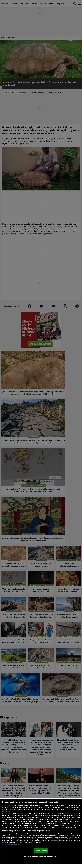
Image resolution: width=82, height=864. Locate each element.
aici (58, 821)
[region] (41, 831)
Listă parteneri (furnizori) (11, 844)
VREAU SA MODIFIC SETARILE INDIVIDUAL (41, 857)
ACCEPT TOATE (41, 850)
